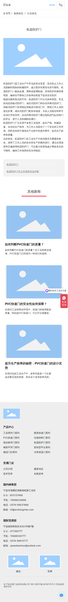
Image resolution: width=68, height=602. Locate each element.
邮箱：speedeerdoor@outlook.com (22, 545)
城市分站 (8, 586)
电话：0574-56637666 (16, 504)
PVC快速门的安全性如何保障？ (26, 304)
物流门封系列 (10, 452)
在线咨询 (38, 473)
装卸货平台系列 (42, 447)
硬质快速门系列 (42, 432)
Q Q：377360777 (12, 531)
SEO (32, 584)
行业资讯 (31, 13)
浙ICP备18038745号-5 (45, 584)
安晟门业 (8, 463)
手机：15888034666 (14, 500)
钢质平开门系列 (11, 447)
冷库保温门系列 (42, 452)
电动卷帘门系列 (11, 442)
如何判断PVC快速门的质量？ (24, 244)
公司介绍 (8, 468)
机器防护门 (12, 164)
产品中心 (8, 427)
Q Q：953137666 (13, 495)
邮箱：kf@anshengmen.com (18, 509)
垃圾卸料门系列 (42, 437)
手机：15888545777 (14, 536)
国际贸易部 (10, 520)
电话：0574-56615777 (15, 540)
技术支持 (8, 473)
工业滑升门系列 (11, 432)
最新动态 (38, 468)
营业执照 (60, 584)
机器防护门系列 (42, 442)
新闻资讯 (18, 13)
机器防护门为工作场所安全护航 (23, 171)
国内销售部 (10, 484)
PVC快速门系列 (11, 437)
